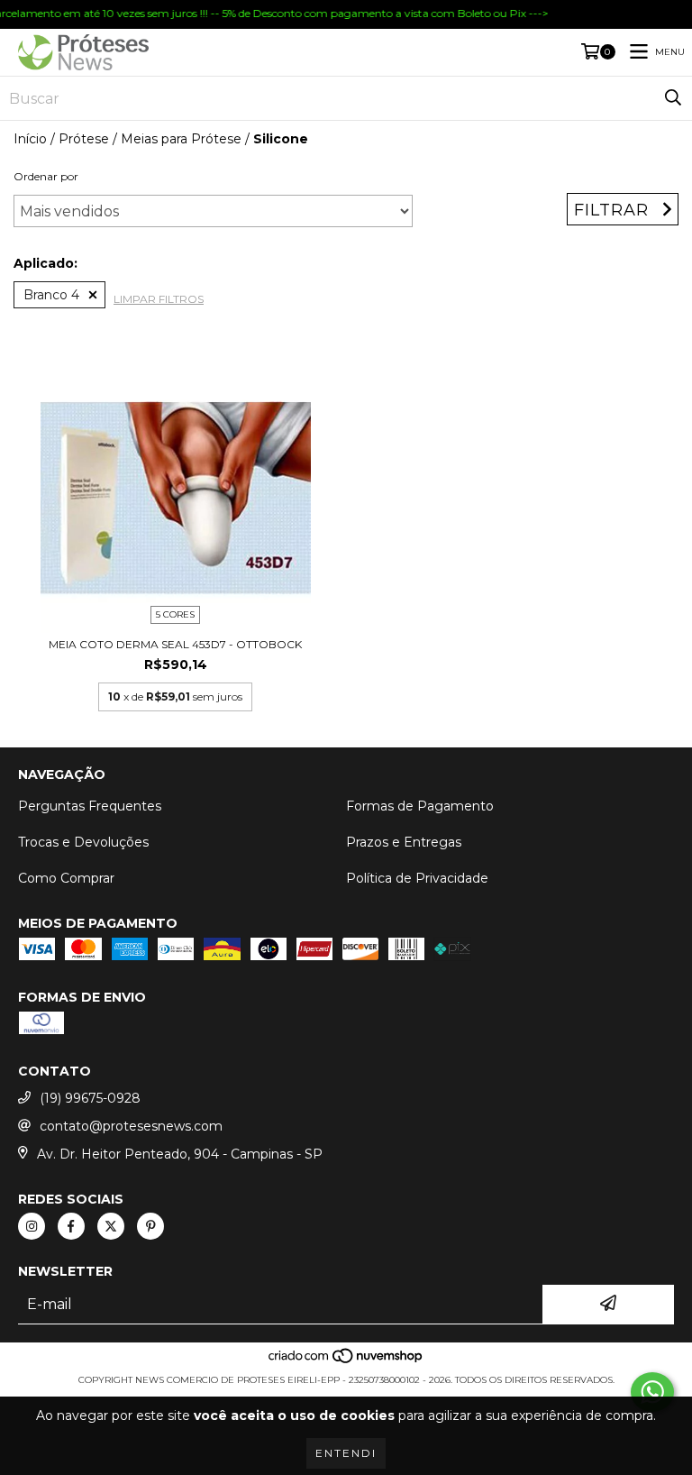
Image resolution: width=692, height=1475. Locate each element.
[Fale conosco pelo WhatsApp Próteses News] (652, 1392)
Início (30, 139)
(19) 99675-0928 (90, 1098)
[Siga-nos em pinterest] (150, 1226)
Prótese (84, 139)
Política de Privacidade (417, 878)
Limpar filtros (159, 299)
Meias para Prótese (181, 139)
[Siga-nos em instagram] (31, 1226)
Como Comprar (66, 878)
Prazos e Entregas (403, 842)
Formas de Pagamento (420, 806)
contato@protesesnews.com (131, 1126)
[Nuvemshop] (346, 1362)
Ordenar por (46, 176)
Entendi (346, 1453)
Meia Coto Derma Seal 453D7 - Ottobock (175, 644)
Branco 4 (51, 295)
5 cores (175, 614)
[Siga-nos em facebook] (71, 1226)
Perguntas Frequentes (89, 806)
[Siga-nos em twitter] (110, 1226)
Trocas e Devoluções (83, 842)
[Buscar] (673, 98)
